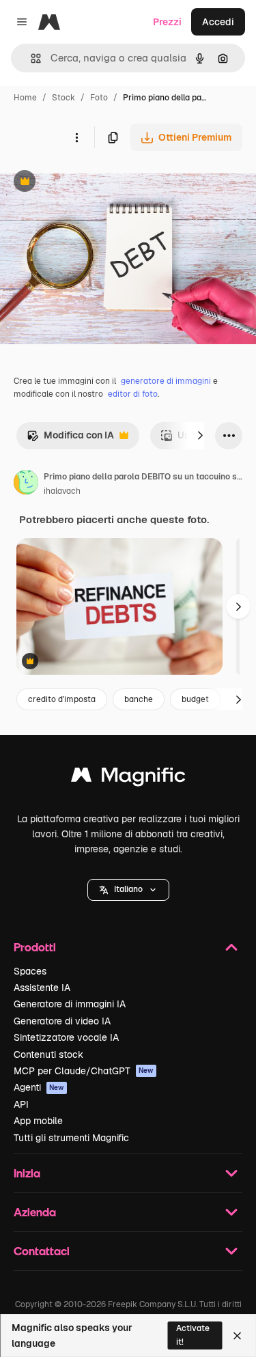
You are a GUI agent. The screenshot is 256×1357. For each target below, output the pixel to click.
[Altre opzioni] (76, 137)
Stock (63, 97)
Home (25, 97)
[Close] (237, 1336)
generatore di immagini (166, 381)
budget (195, 699)
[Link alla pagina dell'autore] (26, 484)
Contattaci (42, 1251)
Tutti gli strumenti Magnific (71, 1138)
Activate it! (193, 1335)
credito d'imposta (62, 699)
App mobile (38, 1121)
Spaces (30, 971)
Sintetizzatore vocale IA (66, 1037)
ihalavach (62, 491)
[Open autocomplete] (30, 58)
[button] (128, 890)
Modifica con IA (70, 439)
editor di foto (133, 394)
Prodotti (35, 947)
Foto (99, 97)
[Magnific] (128, 778)
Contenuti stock (48, 1054)
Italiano (128, 889)
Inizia (27, 1173)
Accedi (218, 22)
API (21, 1104)
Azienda (35, 1212)
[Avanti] (200, 435)
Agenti (39, 1087)
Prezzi (167, 22)
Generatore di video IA (62, 1021)
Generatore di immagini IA (70, 1004)
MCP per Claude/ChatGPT (84, 1071)
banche (138, 699)
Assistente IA (42, 987)
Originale (90, 182)
